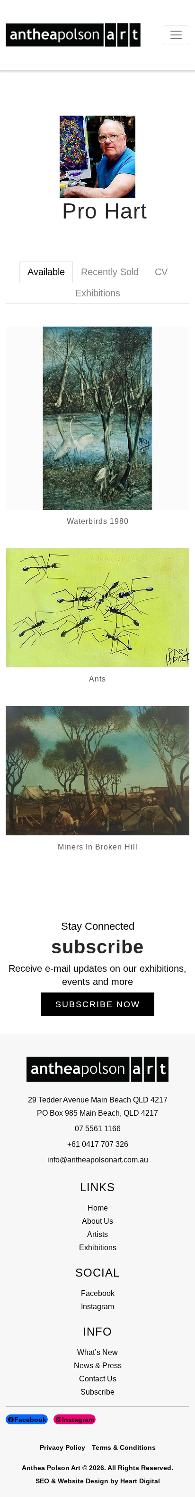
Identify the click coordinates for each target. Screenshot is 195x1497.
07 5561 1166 (98, 1129)
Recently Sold (110, 272)
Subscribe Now (97, 1004)
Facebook (98, 1293)
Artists (97, 1234)
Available (46, 272)
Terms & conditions (124, 1447)
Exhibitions (97, 293)
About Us (97, 1221)
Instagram (97, 1307)
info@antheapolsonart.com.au (97, 1160)
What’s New (97, 1352)
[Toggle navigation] (176, 34)
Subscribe (97, 1392)
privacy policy (62, 1447)
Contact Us (97, 1379)
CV (161, 272)
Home (98, 1208)
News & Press (98, 1366)
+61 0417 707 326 (97, 1144)
